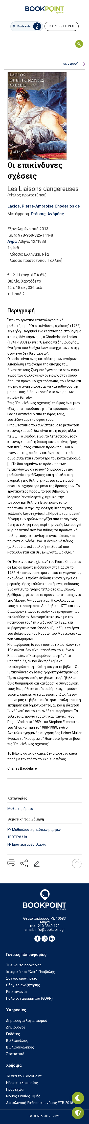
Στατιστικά (15, 1054)
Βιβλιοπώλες (17, 1041)
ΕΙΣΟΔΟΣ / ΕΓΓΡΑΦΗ (61, 26)
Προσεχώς (15, 1089)
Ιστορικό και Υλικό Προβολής (30, 972)
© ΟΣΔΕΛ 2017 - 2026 (44, 1116)
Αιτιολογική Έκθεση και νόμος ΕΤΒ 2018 (39, 1103)
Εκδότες (13, 1034)
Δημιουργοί (15, 1027)
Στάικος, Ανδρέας (47, 213)
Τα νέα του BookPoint (24, 1076)
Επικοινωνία (16, 992)
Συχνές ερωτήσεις (21, 978)
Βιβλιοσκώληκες (20, 1047)
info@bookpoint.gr (50, 930)
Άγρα (12, 241)
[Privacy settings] (78, 1113)
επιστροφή (70, 63)
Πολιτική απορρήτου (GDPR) (29, 998)
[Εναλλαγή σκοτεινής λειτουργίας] (78, 1098)
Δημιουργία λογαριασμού (26, 1021)
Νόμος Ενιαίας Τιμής (23, 1096)
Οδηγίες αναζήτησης (23, 985)
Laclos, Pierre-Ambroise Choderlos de (43, 206)
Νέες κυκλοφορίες (22, 1083)
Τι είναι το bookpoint (23, 965)
